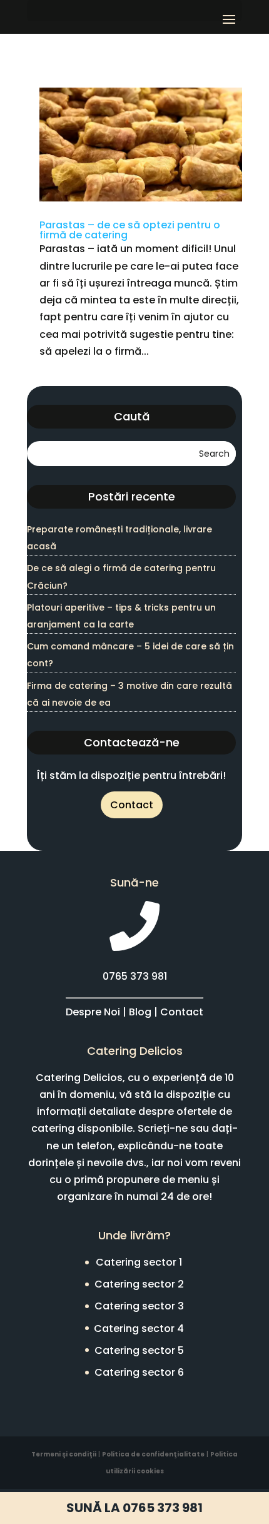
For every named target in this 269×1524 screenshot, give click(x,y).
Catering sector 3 (139, 1306)
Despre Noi (93, 1012)
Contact (131, 805)
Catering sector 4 (139, 1328)
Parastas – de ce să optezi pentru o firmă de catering (129, 230)
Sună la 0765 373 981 (134, 1507)
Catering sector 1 (139, 1262)
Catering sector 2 (139, 1284)
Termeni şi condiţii (63, 1454)
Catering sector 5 (139, 1350)
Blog (140, 1012)
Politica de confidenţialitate (153, 1454)
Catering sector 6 (139, 1372)
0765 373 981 (135, 976)
